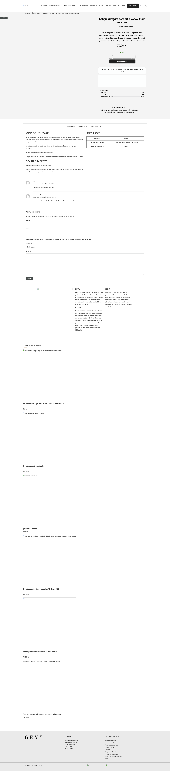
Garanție (107, 749)
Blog (123, 6)
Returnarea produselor (111, 745)
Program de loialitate (111, 752)
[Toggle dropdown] (61, 5)
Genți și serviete (54, 6)
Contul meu (133, 6)
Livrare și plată (109, 743)
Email (28, 229)
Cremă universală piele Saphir (33, 466)
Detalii (122, 72)
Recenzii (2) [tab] (82, 126)
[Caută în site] (141, 6)
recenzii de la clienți (126, 26)
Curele (101, 6)
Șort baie (116, 6)
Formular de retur (110, 747)
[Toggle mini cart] (146, 6)
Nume (28, 220)
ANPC (107, 758)
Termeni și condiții (110, 740)
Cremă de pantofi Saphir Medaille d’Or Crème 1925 (41, 589)
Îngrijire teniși (130, 112)
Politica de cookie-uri (111, 754)
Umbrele (108, 6)
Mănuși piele (84, 6)
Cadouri (44, 6)
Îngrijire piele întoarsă (48, 13)
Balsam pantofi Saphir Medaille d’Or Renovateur (40, 652)
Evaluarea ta (30, 243)
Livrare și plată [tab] (97, 126)
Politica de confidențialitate (113, 756)
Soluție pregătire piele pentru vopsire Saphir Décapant (42, 714)
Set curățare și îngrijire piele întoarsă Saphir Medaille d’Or (43, 404)
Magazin (27, 13)
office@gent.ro (73, 740)
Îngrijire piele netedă (118, 112)
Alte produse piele (113, 110)
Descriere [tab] (71, 126)
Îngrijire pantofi (69, 6)
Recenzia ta (30, 251)
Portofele (93, 6)
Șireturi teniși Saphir (30, 529)
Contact (68, 736)
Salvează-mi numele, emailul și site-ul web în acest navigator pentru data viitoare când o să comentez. (58, 239)
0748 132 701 (76, 742)
